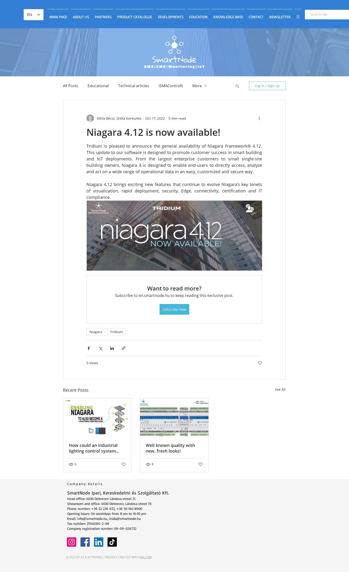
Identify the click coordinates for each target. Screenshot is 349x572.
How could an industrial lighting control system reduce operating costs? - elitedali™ (94, 448)
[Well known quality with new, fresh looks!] (174, 417)
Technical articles (133, 85)
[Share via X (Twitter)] (100, 348)
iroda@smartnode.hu (125, 518)
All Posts (70, 85)
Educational (98, 85)
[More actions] (259, 118)
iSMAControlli (171, 85)
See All (280, 389)
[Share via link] (123, 348)
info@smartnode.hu (92, 518)
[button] (237, 86)
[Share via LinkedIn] (112, 348)
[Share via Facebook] (88, 348)
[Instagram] (71, 542)
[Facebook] (85, 542)
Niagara (96, 332)
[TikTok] (112, 542)
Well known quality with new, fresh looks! (170, 448)
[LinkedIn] (98, 542)
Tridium (116, 332)
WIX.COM (145, 557)
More (197, 85)
